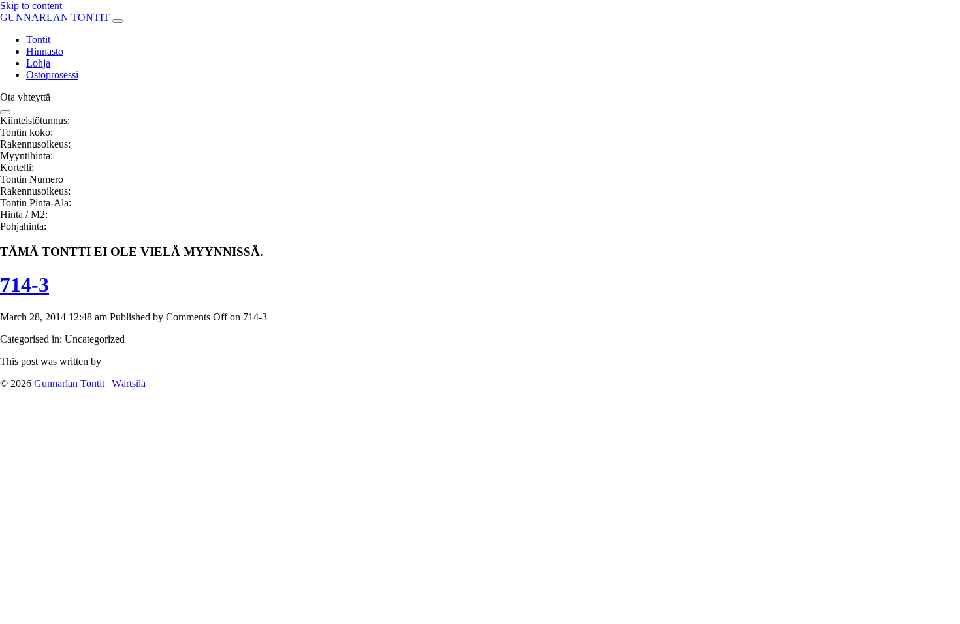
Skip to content (31, 5)
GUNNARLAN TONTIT (55, 17)
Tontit (38, 39)
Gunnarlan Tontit (69, 383)
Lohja (38, 63)
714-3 (24, 284)
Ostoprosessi (52, 74)
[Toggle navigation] (117, 21)
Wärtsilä (129, 383)
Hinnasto (44, 51)
